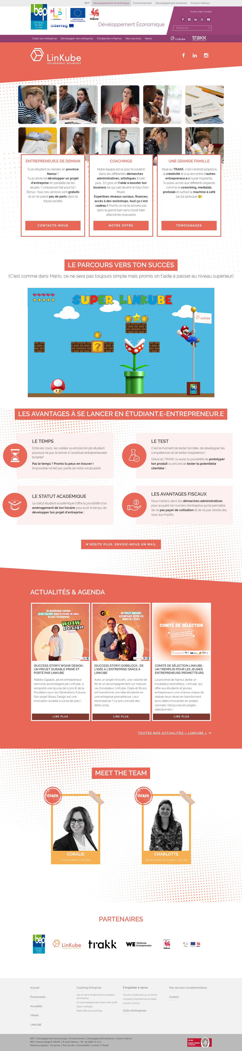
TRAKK (34, 1015)
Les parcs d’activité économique (139, 999)
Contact (208, 11)
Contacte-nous (52, 225)
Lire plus (60, 716)
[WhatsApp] (202, 19)
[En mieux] (74, 18)
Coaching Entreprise (89, 987)
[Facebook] (183, 19)
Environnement (142, 3)
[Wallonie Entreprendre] (138, 944)
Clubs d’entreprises (134, 1010)
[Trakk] (102, 944)
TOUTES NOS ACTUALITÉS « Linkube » (172, 733)
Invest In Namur (200, 3)
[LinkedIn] (196, 19)
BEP (87, 3)
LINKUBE (36, 1024)
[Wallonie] (166, 944)
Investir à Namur (131, 1003)
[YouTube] (208, 19)
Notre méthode (84, 1006)
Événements (38, 997)
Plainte (105, 1045)
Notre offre (121, 225)
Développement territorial (171, 3)
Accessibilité (83, 1045)
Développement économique (111, 3)
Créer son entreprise (44, 38)
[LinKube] (67, 944)
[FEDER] (195, 944)
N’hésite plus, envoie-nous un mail (121, 544)
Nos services (133, 38)
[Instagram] (189, 19)
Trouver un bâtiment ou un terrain (140, 994)
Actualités (36, 1006)
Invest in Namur (124, 1038)
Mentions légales (39, 1045)
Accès (193, 11)
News (148, 38)
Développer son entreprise (77, 38)
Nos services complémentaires (188, 987)
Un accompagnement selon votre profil (97, 1002)
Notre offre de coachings (89, 1010)
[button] (44, 38)
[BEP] (39, 944)
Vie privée (55, 1045)
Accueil (34, 987)
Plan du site (68, 1045)
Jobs (200, 11)
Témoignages (189, 225)
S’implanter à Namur (109, 38)
